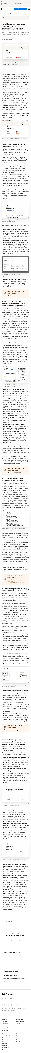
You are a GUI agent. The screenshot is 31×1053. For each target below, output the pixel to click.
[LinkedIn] (6, 921)
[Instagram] (3, 998)
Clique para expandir (15, 295)
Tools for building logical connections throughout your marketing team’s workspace (13, 742)
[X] (3, 921)
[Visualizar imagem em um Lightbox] (28, 138)
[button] (15, 130)
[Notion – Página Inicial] (15, 994)
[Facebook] (9, 921)
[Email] (12, 921)
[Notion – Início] (2, 9)
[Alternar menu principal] (29, 9)
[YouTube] (13, 998)
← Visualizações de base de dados (10, 13)
